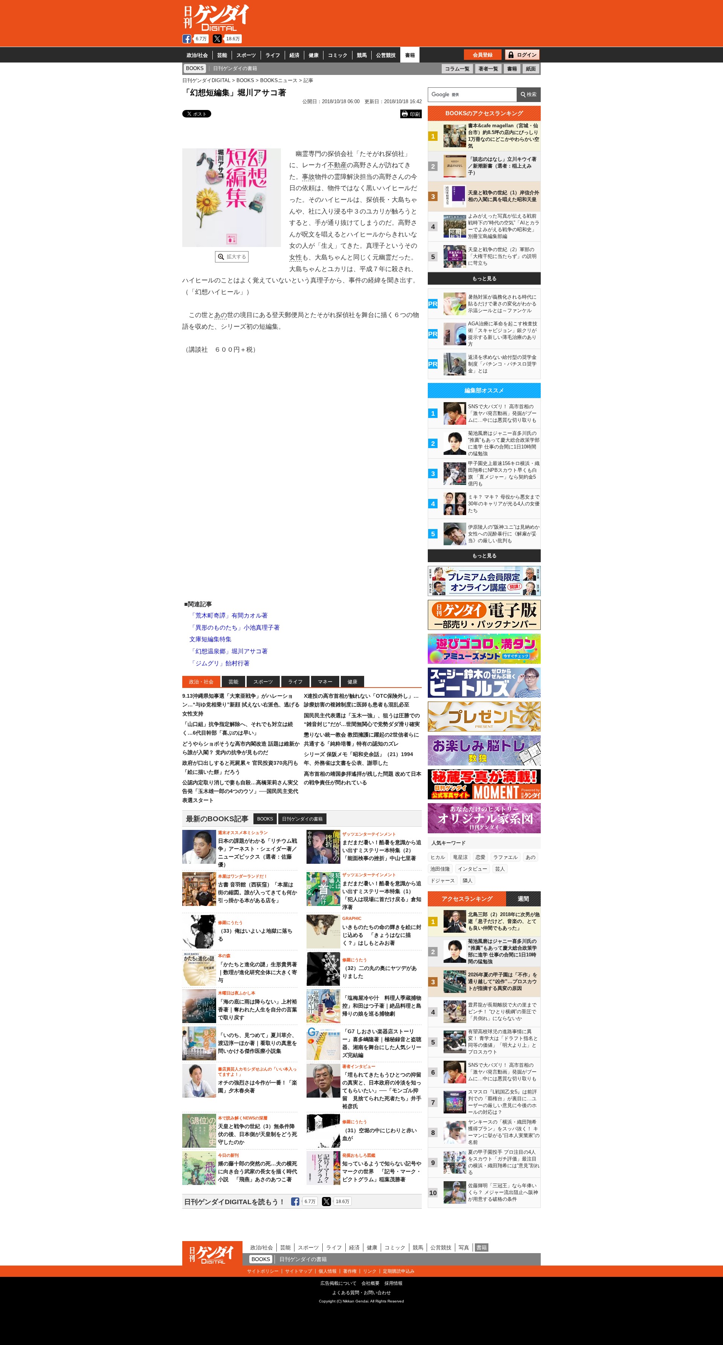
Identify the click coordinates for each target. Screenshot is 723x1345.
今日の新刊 (228, 1155)
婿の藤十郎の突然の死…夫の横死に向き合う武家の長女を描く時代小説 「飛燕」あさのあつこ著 (257, 1171)
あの (220, 315)
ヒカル (437, 857)
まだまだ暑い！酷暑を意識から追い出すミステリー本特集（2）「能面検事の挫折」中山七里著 (381, 850)
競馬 (362, 55)
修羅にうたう (230, 922)
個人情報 (328, 1271)
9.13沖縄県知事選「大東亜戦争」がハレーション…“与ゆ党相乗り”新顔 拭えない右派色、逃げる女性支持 (241, 705)
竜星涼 (460, 857)
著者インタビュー (358, 1066)
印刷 (415, 114)
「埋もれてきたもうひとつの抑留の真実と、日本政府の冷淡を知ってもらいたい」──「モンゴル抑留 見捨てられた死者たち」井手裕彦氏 (381, 1090)
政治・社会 (201, 682)
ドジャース (442, 880)
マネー (325, 682)
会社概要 (371, 1283)
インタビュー (472, 869)
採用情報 (393, 1283)
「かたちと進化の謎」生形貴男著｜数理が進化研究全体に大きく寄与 (257, 972)
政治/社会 (197, 55)
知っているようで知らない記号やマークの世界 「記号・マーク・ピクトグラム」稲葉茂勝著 (381, 1171)
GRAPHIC (352, 918)
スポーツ (246, 55)
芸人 (500, 869)
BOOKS (265, 819)
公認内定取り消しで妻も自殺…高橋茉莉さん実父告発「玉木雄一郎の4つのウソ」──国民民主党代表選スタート (240, 791)
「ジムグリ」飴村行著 (219, 663)
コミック (338, 55)
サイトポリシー (263, 1271)
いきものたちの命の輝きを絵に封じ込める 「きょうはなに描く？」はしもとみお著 (381, 935)
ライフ (272, 55)
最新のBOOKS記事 (217, 819)
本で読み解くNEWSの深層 (242, 1118)
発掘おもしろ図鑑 (358, 1155)
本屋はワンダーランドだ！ (243, 876)
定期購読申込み (399, 1271)
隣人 (468, 880)
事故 (308, 176)
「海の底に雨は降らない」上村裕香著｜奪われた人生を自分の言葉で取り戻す (257, 1009)
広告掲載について (338, 1283)
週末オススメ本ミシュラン (243, 832)
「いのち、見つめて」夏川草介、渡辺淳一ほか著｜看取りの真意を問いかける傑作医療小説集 (257, 1043)
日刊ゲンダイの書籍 (302, 819)
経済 (294, 55)
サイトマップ (298, 1271)
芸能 (222, 55)
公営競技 (386, 55)
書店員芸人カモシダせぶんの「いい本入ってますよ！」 (257, 1072)
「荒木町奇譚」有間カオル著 (228, 615)
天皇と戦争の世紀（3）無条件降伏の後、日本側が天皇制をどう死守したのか (257, 1134)
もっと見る (484, 278)
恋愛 (480, 857)
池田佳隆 (440, 869)
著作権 (350, 1271)
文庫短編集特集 (210, 639)
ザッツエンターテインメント (369, 834)
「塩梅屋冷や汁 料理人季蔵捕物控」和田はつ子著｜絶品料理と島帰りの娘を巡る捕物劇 (381, 1006)
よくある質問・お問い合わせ (361, 1292)
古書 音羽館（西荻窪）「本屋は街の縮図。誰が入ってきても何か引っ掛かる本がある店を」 (257, 892)
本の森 (224, 955)
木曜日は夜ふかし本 (236, 993)
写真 (464, 1247)
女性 (295, 257)
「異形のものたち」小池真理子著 (234, 627)
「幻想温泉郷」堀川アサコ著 (228, 651)
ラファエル (505, 857)
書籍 (410, 55)
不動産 (337, 165)
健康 (314, 55)
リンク (370, 1271)
